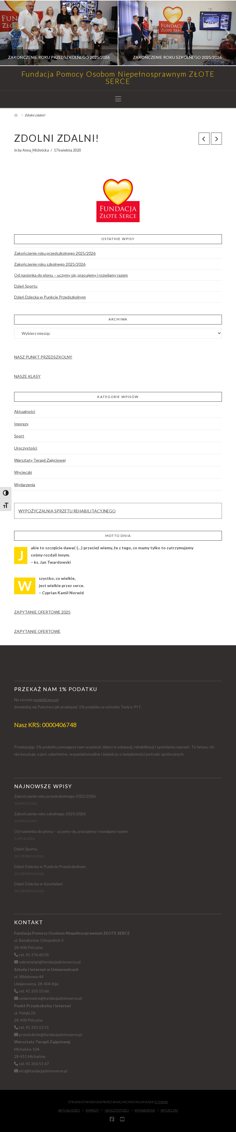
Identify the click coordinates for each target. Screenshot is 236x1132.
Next (224, 33)
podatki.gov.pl (46, 699)
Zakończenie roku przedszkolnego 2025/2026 (55, 253)
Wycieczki (23, 472)
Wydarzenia (24, 484)
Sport (19, 435)
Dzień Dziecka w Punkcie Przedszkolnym (50, 297)
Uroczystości (25, 448)
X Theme (161, 1102)
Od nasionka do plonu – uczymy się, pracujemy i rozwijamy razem (71, 275)
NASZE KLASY (27, 376)
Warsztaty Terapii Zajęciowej (40, 460)
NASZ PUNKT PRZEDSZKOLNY (43, 356)
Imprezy (21, 423)
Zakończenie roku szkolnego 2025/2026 (49, 264)
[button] (118, 98)
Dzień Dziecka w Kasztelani (38, 883)
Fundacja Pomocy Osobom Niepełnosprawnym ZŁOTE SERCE (118, 77)
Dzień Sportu (25, 286)
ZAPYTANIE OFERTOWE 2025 (42, 612)
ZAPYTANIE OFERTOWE (37, 631)
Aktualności (24, 411)
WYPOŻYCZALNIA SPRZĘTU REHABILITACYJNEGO (67, 510)
